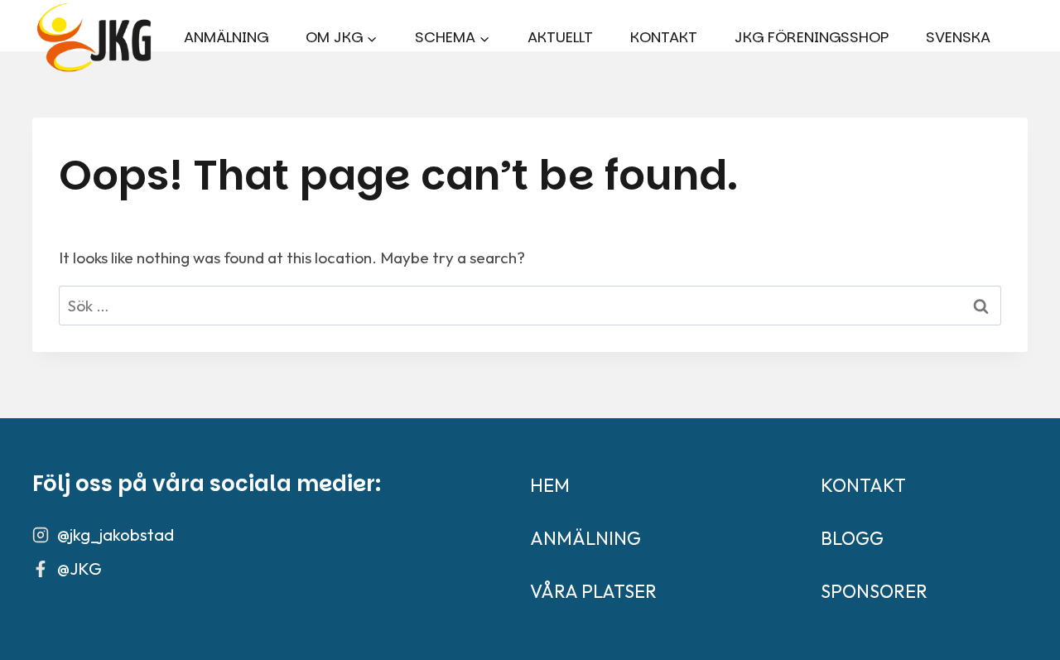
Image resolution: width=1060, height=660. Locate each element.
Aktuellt (560, 36)
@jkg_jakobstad (115, 534)
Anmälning (226, 36)
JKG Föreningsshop (812, 36)
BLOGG (852, 538)
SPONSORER (874, 591)
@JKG (79, 568)
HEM (550, 485)
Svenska (958, 36)
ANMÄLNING (585, 538)
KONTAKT (663, 36)
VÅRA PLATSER (593, 591)
